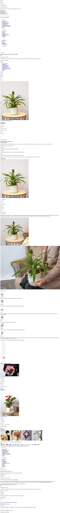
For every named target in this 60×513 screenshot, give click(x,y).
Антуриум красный (3, 416)
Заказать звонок (5, 44)
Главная (1, 120)
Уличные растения (5, 23)
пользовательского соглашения (12, 502)
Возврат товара (4, 461)
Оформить (9, 54)
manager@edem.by (3, 471)
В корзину (2, 54)
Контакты (3, 43)
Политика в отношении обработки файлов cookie (18, 445)
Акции (3, 27)
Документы (4, 36)
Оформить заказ (10, 141)
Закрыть (2, 492)
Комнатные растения (5, 22)
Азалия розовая (2, 376)
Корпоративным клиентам (6, 26)
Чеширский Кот (15, 479)
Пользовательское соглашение (5, 445)
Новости (3, 41)
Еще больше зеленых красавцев (5, 363)
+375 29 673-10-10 (9, 471)
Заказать (5, 54)
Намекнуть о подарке (14, 54)
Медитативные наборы (4, 13)
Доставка (3, 33)
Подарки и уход (4, 24)
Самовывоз (2, 150)
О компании (4, 40)
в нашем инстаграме (17, 441)
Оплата (3, 32)
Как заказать (4, 31)
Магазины (4, 42)
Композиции (2, 11)
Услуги (3, 69)
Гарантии (3, 35)
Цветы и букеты (3, 10)
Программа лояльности (6, 34)
